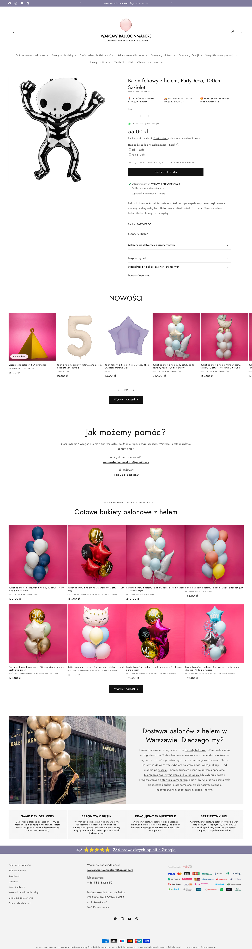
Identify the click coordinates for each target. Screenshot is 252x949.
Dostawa (13, 881)
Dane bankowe (17, 886)
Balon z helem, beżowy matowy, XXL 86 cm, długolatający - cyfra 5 (79, 366)
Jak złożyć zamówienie (21, 897)
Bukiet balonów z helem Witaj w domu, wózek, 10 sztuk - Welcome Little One (221, 366)
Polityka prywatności (20, 864)
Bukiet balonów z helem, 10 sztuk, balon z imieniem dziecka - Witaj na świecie (212, 669)
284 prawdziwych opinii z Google (144, 850)
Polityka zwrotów (18, 870)
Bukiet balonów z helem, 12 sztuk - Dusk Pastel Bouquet (214, 587)
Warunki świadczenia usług (24, 892)
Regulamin (14, 875)
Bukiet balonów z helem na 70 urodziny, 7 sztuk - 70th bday (96, 589)
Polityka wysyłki (175, 947)
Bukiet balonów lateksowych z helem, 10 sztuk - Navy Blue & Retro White (36, 589)
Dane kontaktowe (208, 947)
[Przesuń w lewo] (118, 390)
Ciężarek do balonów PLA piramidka (27, 364)
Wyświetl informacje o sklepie (148, 193)
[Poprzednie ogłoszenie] (80, 3)
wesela (162, 770)
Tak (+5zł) (138, 150)
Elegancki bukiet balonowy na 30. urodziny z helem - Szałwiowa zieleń (36, 669)
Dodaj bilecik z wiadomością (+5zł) (152, 145)
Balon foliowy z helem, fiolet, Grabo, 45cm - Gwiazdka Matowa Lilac (128, 366)
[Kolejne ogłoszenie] (172, 3)
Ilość (130, 109)
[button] (12, 31)
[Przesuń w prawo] (133, 390)
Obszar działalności (20, 903)
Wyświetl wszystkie (126, 399)
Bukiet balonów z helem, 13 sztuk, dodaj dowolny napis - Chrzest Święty (173, 366)
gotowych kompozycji (173, 780)
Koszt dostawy (160, 138)
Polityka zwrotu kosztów (104, 947)
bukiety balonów (195, 750)
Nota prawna (191, 947)
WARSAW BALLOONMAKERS (57, 947)
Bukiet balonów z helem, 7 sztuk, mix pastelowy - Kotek (96, 667)
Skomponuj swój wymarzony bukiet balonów (172, 775)
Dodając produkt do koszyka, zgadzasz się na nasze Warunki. (162, 162)
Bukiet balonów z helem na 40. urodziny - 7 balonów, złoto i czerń (154, 669)
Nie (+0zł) (138, 155)
